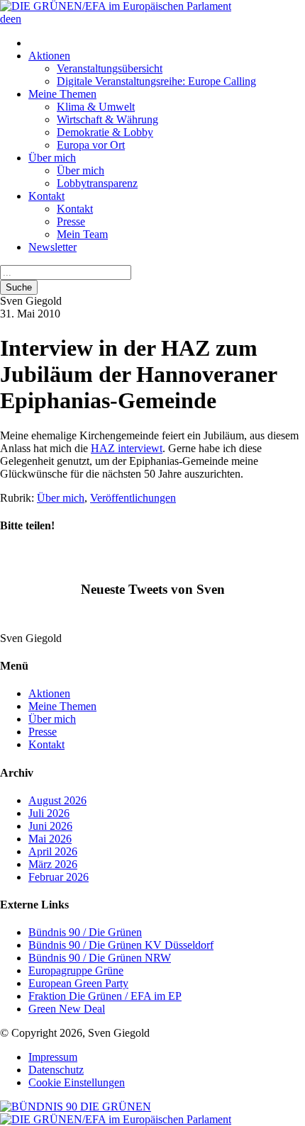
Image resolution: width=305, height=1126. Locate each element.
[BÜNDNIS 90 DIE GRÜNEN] (75, 1106)
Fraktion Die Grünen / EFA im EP (105, 996)
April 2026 (52, 851)
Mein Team (82, 234)
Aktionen (49, 56)
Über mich (52, 158)
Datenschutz (56, 1070)
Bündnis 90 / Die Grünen (85, 932)
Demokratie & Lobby (105, 132)
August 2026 (57, 800)
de (5, 19)
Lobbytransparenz (97, 183)
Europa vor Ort (91, 145)
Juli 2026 (49, 813)
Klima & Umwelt (96, 107)
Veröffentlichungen (133, 498)
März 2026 (52, 864)
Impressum (52, 1057)
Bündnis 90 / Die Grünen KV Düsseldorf (121, 945)
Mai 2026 (50, 839)
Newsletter (52, 247)
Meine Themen (62, 94)
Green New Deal (66, 1009)
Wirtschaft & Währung (107, 119)
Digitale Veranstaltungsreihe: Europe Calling (156, 81)
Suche (19, 287)
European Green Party (78, 983)
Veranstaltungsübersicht (109, 68)
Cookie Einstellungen (76, 1082)
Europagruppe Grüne (75, 970)
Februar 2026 (58, 877)
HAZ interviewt (126, 448)
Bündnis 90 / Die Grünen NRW (99, 958)
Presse (71, 221)
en (16, 19)
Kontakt (46, 196)
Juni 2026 (50, 826)
